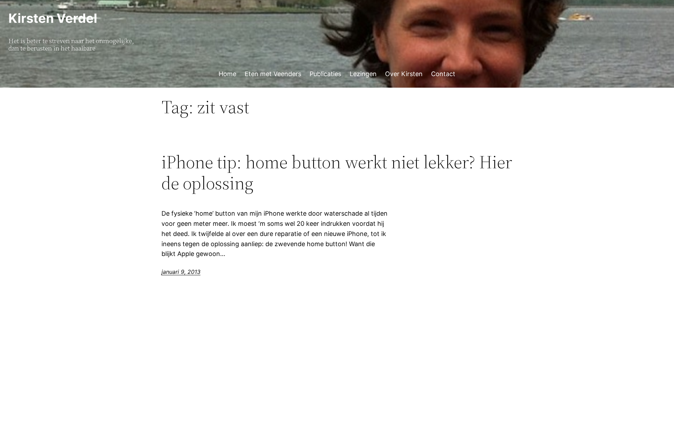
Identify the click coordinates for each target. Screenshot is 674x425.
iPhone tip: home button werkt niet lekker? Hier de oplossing (336, 172)
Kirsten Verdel (52, 18)
